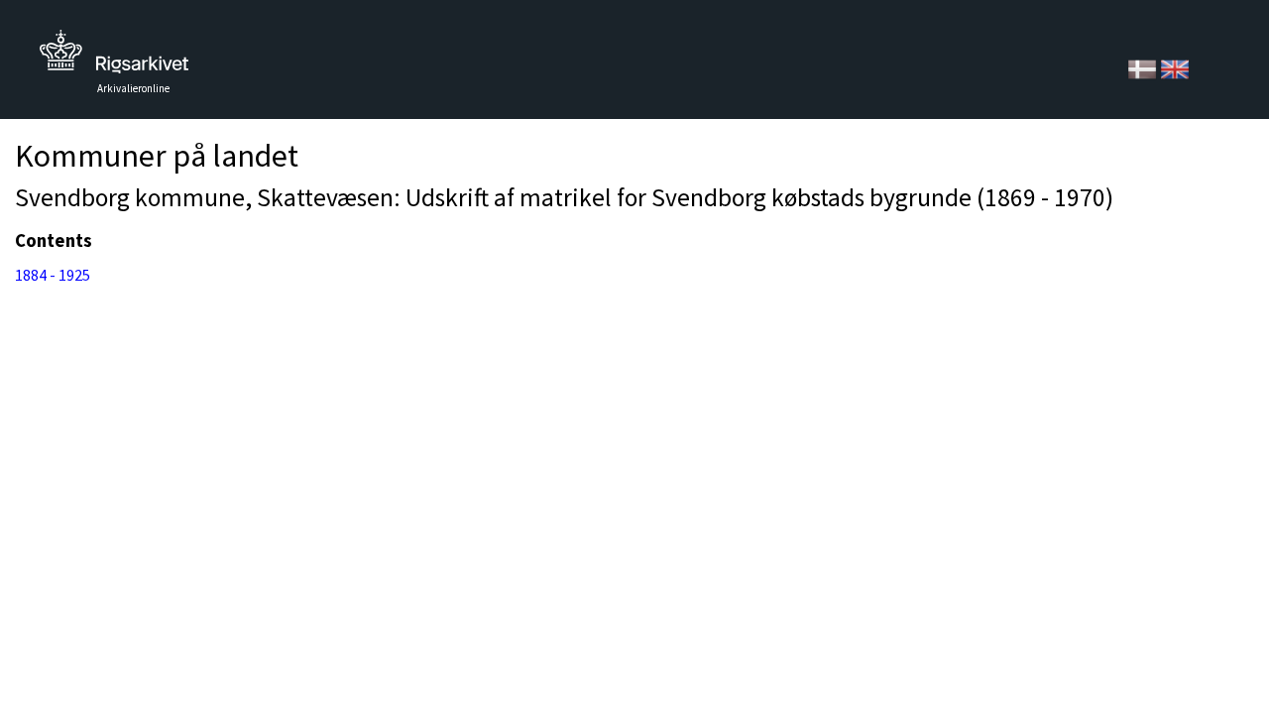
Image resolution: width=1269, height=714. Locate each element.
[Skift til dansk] (1143, 67)
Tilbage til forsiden (114, 57)
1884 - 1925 (52, 275)
